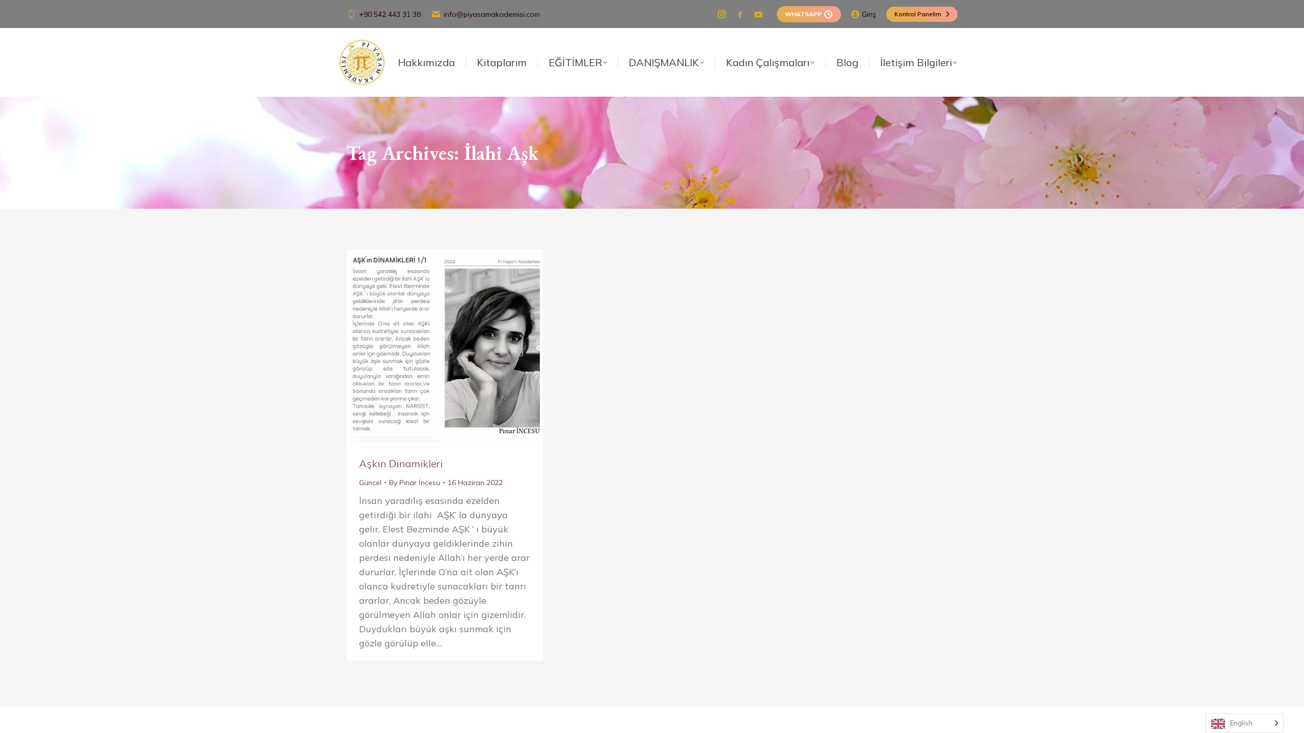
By (414, 482)
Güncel (370, 482)
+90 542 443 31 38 (390, 14)
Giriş (869, 14)
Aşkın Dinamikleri (401, 463)
